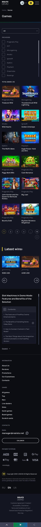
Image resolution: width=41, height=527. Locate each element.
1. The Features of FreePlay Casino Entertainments (16, 315)
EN (9, 487)
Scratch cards (7, 418)
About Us (5, 365)
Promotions (6, 373)
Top (3, 396)
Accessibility (17, 505)
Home (4, 10)
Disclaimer (25, 505)
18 (37, 231)
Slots (4, 407)
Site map (20, 513)
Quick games (7, 411)
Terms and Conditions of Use (20, 508)
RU (3, 487)
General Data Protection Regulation (20, 510)
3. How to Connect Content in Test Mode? (16, 330)
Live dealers (7, 403)
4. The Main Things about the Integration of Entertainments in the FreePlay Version (19, 338)
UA (15, 487)
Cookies (27, 503)
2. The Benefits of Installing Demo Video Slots (16, 323)
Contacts (6, 380)
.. (30, 231)
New (3, 400)
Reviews (5, 369)
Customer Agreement (17, 503)
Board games (7, 414)
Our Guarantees (8, 377)
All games (6, 392)
